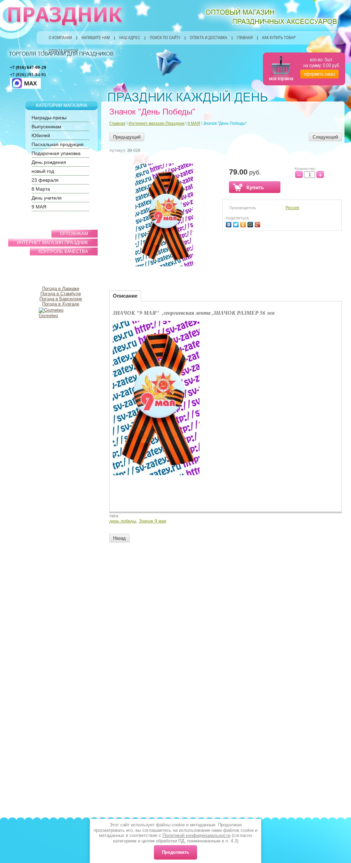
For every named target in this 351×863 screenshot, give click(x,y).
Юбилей (41, 135)
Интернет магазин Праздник (156, 123)
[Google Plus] (258, 223)
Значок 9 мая (152, 521)
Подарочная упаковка (56, 153)
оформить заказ (319, 74)
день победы (122, 521)
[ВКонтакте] (229, 223)
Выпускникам (46, 126)
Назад (119, 538)
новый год (43, 171)
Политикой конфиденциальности (196, 835)
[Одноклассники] (243, 223)
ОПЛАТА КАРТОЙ (63, 51)
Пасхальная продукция (58, 144)
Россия (292, 207)
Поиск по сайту (165, 37)
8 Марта (41, 189)
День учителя (47, 198)
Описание (125, 296)
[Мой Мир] (251, 223)
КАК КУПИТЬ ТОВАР (279, 37)
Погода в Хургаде (60, 304)
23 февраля (45, 180)
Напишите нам (96, 37)
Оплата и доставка (208, 37)
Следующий (325, 137)
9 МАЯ (193, 123)
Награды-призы (49, 117)
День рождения (49, 162)
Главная (245, 37)
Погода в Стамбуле (60, 293)
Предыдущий (127, 137)
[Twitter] (236, 223)
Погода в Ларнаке (60, 288)
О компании (60, 37)
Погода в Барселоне (60, 298)
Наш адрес (129, 37)
